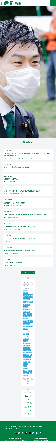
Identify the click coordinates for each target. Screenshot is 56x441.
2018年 (28, 406)
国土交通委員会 (26, 299)
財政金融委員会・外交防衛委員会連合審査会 (28, 380)
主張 (24, 333)
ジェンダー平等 (26, 348)
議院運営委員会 (26, 324)
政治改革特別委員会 (27, 309)
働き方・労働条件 (27, 357)
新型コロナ (25, 368)
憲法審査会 (25, 307)
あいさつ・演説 (26, 345)
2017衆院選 (25, 341)
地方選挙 (25, 361)
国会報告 (28, 288)
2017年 (28, 410)
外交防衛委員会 (26, 304)
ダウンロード (17, 428)
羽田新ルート (26, 373)
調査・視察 (25, 375)
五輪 (31, 354)
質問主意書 (25, 328)
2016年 (28, 414)
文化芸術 (25, 366)
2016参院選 (25, 338)
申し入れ (30, 370)
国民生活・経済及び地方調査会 (28, 302)
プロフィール (8, 428)
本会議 (24, 314)
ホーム (7, 426)
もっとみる (28, 272)
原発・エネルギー (27, 359)
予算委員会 (25, 290)
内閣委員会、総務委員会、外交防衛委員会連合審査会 (28, 284)
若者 (31, 373)
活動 (28, 336)
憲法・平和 (25, 364)
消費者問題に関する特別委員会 (28, 321)
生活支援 (25, 370)
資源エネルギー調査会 (28, 326)
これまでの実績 (22, 426)
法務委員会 (25, 318)
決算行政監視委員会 (27, 316)
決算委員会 (29, 314)
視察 (27, 333)
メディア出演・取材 (27, 352)
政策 (28, 331)
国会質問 (13, 426)
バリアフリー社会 (27, 350)
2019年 (28, 403)
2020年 (28, 399)
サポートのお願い (37, 426)
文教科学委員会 (26, 311)
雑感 (28, 384)
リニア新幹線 (26, 354)
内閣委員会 (25, 292)
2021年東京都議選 (27, 343)
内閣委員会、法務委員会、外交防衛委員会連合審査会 (28, 296)
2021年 (28, 395)
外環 (29, 361)
